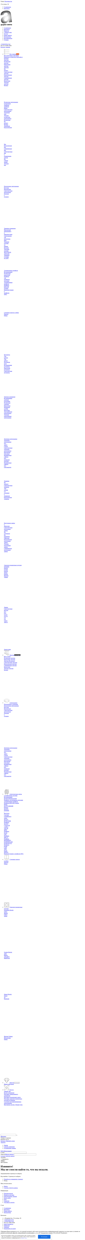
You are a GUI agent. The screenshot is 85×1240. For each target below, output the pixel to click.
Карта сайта (7, 1198)
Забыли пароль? (9, 1154)
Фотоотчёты (7, 37)
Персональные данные (10, 1196)
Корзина (3, 1141)
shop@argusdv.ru (8, 1224)
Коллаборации (8, 38)
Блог (5, 1199)
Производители (8, 1193)
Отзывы (6, 40)
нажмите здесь (24, 1238)
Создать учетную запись (7, 1156)
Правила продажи (9, 1195)
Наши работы (8, 35)
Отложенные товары (10, 1148)
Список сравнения (9, 1146)
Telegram (6, 1227)
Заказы (6, 1145)
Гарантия (6, 1201)
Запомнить (5, 1159)
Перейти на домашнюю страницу (13, 1179)
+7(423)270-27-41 (9, 1219)
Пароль (3, 1154)
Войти (2, 1151)
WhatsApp (7, 1225)
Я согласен (44, 1236)
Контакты (7, 8)
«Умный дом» (8, 32)
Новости (6, 31)
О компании (7, 7)
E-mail (2, 1152)
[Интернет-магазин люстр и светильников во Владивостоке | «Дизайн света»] (6, 25)
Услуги (6, 34)
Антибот (3, 1157)
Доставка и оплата (9, 1202)
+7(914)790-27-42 (9, 1221)
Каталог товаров (5, 47)
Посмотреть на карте (10, 1228)
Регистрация (7, 1151)
